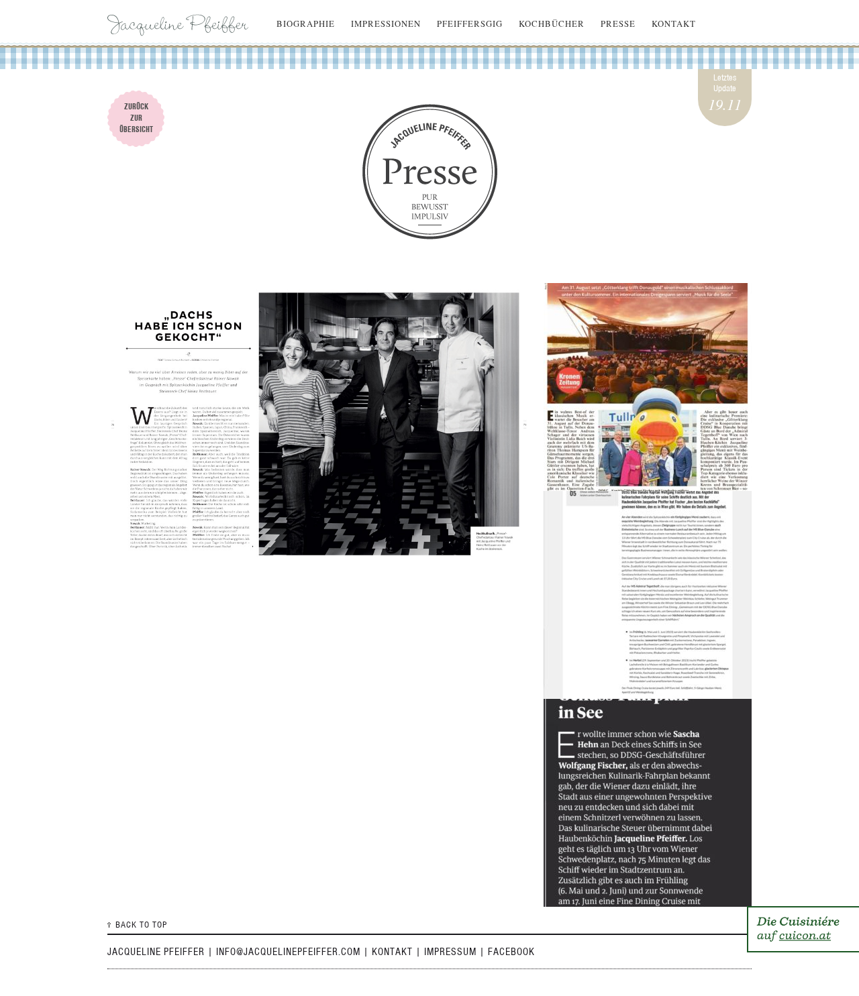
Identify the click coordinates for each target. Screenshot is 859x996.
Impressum (450, 951)
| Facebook (507, 951)
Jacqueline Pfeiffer (181, 23)
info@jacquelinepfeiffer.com (288, 951)
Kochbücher (552, 23)
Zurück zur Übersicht (136, 118)
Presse (618, 23)
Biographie (305, 23)
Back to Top (141, 924)
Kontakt (674, 23)
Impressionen (386, 23)
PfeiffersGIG (470, 23)
